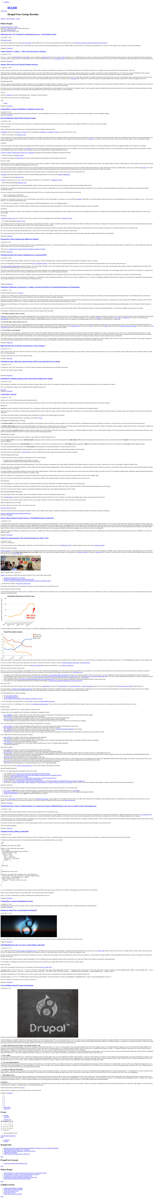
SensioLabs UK (45, 57)
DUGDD (12, 7)
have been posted (26, 43)
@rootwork (3, 152)
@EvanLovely (23, 152)
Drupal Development (15, 513)
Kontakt (6, 1141)
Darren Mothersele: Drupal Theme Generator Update (18, 118)
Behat (79, 199)
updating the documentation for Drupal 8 (22, 689)
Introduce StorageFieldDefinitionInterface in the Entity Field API (65, 680)
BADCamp (126, 317)
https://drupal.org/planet (10, 30)
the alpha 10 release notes (23, 583)
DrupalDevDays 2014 (65, 545)
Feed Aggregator (10, 18)
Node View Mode (5, 508)
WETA (91, 326)
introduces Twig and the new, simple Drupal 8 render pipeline (25, 779)
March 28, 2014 (19, 155)
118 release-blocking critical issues (70, 662)
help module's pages (11, 697)
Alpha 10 (3, 575)
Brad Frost (20, 158)
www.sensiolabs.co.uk (58, 58)
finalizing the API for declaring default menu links (94, 676)
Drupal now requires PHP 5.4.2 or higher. (14, 578)
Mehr (2, 1137)
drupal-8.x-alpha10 (99, 545)
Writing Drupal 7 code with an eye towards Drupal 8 (30, 781)
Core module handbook (12, 695)
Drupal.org (3, 316)
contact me (9, 95)
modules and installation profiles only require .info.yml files (19, 579)
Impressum (6, 1140)
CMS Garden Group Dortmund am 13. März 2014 (16, 1154)
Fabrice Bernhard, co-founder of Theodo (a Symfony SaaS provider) (55, 782)
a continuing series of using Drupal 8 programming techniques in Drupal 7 (26, 249)
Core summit (76, 790)
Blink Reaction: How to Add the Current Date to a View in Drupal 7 (23, 346)
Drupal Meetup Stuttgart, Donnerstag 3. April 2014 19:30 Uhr (19, 1151)
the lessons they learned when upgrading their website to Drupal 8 (33, 773)
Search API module (83, 552)
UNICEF (106, 326)
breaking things (46, 686)
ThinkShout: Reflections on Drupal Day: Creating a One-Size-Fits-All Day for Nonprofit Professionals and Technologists (40, 287)
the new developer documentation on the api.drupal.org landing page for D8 (23, 698)
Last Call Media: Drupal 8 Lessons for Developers (17, 985)
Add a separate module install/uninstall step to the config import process (36, 679)
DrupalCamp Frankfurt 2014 (11, 792)
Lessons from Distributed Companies (13, 1188)
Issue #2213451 (8, 752)
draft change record (77, 672)
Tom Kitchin (26, 57)
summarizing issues (75, 686)
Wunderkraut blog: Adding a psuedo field (14, 831)
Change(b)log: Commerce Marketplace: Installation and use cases (22, 109)
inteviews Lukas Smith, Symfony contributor (24, 782)
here (23, 1087)
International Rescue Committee (128, 326)
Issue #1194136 (8, 757)
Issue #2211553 (8, 761)
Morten (91, 139)
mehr (2, 1156)
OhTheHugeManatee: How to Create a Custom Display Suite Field (22, 945)
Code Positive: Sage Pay (9, 394)
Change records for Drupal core (24, 765)
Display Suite (101, 950)
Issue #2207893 (8, 730)
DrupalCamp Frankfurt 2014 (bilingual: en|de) (15, 1163)
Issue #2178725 (8, 726)
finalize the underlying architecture (65, 729)
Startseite (3, 18)
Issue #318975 (7, 737)
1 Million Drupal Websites (10, 1152)
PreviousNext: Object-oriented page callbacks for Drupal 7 (20, 239)
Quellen (18, 18)
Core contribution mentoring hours (39, 704)
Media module (9, 497)
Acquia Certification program (39, 263)
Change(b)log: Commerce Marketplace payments (17, 901)
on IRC (30, 701)
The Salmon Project (75, 326)
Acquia (40, 418)
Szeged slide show (17, 553)
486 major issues (85, 662)
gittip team (73, 78)
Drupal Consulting (5, 513)
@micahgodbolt (15, 152)
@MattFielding (66, 174)
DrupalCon (99, 317)
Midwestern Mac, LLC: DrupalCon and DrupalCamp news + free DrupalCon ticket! (28, 34)
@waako (3, 180)
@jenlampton (43, 132)
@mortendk (50, 132)
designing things (63, 686)
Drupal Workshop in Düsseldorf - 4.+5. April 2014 (17, 1149)
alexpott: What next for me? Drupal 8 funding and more (19, 64)
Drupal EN (10, 48)
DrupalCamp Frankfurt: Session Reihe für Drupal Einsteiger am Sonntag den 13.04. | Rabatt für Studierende (31, 1148)
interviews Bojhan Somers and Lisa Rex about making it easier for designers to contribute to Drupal (36, 775)
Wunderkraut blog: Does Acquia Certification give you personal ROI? (24, 255)
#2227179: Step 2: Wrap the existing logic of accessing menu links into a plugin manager (55, 676)
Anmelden (6, 2)
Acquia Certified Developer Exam (11, 266)
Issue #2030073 (8, 716)
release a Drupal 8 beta (67, 665)
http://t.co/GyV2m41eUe (21, 132)
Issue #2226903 (8, 727)
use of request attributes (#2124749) (58, 675)
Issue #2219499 (8, 719)
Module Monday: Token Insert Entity (13, 1189)
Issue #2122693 (8, 743)
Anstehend (6, 1117)
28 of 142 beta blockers (37, 665)
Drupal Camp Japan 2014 (10, 793)
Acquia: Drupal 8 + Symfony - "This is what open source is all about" (24, 51)
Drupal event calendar (42, 798)
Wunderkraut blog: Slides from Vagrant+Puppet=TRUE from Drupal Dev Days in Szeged (30, 361)
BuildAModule (4, 319)
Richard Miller (17, 57)
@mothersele (4, 132)
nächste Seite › (7, 1107)
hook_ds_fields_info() (46, 967)
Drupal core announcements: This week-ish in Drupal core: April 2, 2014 (24, 538)
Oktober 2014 (7, 1119)
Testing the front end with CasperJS (13, 1194)
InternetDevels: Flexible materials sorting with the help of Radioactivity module (27, 378)
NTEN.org (21, 293)
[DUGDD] (4, 11)
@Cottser (56, 132)
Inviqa (63, 57)
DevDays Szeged (5, 550)
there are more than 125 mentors (125, 686)
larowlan (6, 781)
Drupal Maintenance (26, 513)
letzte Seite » (7, 1108)
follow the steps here (70, 800)
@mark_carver (11, 218)
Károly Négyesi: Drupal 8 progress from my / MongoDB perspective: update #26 (27, 518)
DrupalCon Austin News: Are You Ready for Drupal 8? (19, 910)
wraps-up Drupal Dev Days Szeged (19, 776)
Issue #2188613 (8, 750)
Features (144, 167)
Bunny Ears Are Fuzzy (9, 1192)
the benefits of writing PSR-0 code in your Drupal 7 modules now (68, 781)
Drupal (5, 103)
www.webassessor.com (145, 814)
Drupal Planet (11, 798)
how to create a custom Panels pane (27, 950)
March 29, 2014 (22, 134)
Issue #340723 (7, 740)
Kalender (6, 1115)
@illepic (9, 152)
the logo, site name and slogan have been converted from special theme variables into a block (27, 580)
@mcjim (60, 174)
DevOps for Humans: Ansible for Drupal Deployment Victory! (91, 43)
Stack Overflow (27, 452)
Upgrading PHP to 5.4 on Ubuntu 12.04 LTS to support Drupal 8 (39, 778)
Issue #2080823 (8, 715)
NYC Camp (117, 317)
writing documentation (87, 686)
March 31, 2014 (21, 221)
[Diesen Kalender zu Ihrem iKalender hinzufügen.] (8, 1135)
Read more (3, 389)
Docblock (28, 148)
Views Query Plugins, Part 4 (11, 1191)
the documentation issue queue (47, 701)
